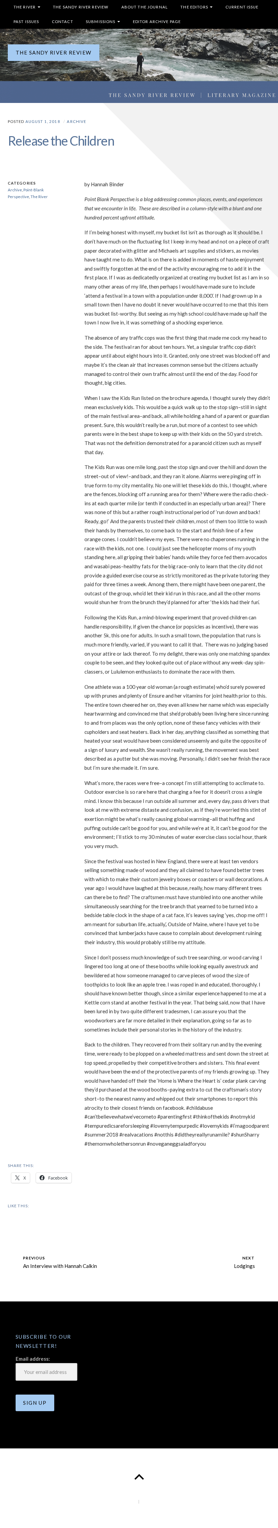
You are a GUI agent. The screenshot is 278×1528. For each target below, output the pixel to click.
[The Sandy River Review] (139, 66)
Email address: (33, 1359)
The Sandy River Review (80, 7)
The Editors (194, 7)
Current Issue (242, 7)
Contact (62, 21)
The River (25, 7)
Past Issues (26, 21)
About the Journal (144, 7)
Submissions (101, 21)
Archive (76, 121)
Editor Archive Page (157, 21)
